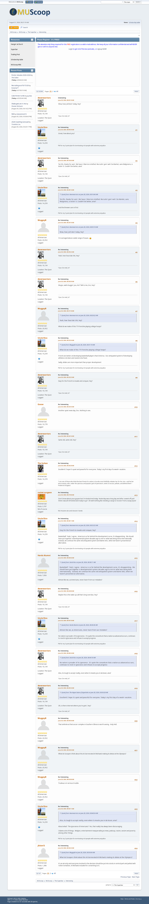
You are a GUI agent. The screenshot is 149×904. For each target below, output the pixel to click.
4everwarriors (44, 97)
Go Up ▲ (139, 899)
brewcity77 (15, 88)
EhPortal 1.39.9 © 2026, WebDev (16, 898)
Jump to (108, 885)
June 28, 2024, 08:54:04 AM (66, 750)
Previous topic (126, 877)
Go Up (38, 873)
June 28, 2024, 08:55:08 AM (66, 779)
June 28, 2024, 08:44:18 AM (66, 620)
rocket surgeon (45, 492)
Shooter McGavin (17, 106)
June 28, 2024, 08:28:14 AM (66, 190)
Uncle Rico (42, 127)
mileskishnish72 (21, 114)
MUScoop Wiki (16, 65)
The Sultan (15, 78)
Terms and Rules (130, 899)
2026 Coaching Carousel (20, 122)
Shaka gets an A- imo (19, 104)
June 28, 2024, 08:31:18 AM (66, 311)
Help (121, 899)
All (57, 91)
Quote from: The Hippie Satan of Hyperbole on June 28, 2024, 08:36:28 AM (84, 692)
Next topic (135, 877)
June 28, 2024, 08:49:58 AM (66, 720)
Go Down (39, 91)
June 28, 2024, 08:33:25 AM (66, 377)
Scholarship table (134, 22)
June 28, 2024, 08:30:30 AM (66, 281)
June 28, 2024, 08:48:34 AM (66, 653)
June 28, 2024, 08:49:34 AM (66, 688)
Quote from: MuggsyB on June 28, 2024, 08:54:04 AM (78, 852)
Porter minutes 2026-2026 (21, 75)
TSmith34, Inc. (16, 124)
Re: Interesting (63, 127)
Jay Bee (29, 96)
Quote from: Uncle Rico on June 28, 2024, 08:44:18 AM (78, 658)
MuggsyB (42, 220)
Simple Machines (23, 900)
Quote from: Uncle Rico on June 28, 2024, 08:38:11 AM (78, 562)
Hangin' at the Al (17, 44)
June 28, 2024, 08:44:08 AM (66, 591)
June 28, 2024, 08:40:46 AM (66, 558)
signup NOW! (102, 49)
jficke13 (41, 845)
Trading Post (15, 54)
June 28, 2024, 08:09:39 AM (66, 130)
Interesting (62, 98)
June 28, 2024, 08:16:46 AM (66, 160)
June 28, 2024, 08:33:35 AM (66, 407)
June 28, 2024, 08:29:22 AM (66, 252)
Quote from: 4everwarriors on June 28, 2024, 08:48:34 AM (79, 813)
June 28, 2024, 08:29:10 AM (66, 222)
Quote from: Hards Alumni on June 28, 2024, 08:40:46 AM (79, 625)
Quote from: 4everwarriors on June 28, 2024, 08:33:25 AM (79, 525)
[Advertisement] (87, 68)
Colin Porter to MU (18, 96)
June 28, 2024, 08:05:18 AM (66, 100)
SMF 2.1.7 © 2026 (12, 900)
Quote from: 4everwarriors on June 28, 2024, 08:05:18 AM (79, 227)
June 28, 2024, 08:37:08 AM (66, 495)
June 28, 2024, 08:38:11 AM (66, 521)
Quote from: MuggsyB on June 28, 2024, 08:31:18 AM (78, 345)
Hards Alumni (44, 555)
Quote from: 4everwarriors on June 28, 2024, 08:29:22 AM (79, 315)
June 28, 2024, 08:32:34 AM (66, 340)
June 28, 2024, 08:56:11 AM (66, 809)
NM (13, 114)
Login (71, 49)
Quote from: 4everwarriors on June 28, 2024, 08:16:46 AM (79, 194)
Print (136, 91)
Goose (40, 404)
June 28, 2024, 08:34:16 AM (66, 436)
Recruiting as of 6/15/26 (20, 85)
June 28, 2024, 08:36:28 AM (66, 465)
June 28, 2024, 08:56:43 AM (66, 848)
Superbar (14, 49)
